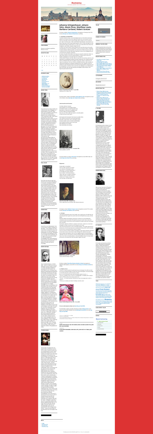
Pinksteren (106, 297)
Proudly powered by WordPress (69, 432)
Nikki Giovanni (104, 296)
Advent (97, 283)
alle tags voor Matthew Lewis (69, 210)
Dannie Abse (98, 287)
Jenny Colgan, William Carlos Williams (104, 68)
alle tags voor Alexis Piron (66, 157)
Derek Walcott (102, 287)
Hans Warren (44, 79)
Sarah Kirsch (98, 301)
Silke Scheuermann (103, 301)
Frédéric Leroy (45, 77)
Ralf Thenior (102, 299)
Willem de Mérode (103, 303)
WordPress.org (45, 426)
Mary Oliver (106, 295)
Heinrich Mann (107, 290)
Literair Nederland (46, 87)
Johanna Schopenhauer (73, 32)
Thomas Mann (45, 84)
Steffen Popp (98, 302)
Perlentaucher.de (45, 81)
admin (71, 315)
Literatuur (66, 316)
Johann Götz (77, 317)
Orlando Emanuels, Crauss (102, 61)
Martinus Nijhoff (101, 295)
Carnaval (97, 286)
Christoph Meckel (108, 286)
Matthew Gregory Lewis (73, 209)
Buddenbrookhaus (45, 76)
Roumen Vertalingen (46, 85)
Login (43, 423)
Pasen (108, 296)
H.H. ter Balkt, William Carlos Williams (104, 63)
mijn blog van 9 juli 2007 (81, 310)
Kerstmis (106, 294)
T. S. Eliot (101, 302)
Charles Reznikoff (102, 286)
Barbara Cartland (71, 317)
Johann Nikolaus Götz (80, 96)
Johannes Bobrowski (99, 292)
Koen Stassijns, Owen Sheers (102, 62)
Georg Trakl (44, 78)
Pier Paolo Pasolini (101, 297)
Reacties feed (44, 425)
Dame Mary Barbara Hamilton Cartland (75, 263)
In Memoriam (100, 291)
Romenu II (44, 82)
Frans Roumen (104, 289)
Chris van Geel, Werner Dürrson (103, 71)
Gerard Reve (98, 290)
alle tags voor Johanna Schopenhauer (70, 33)
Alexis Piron (74, 156)
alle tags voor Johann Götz (74, 97)
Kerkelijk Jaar (100, 294)
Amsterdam (101, 283)
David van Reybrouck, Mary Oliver (103, 72)
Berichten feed (45, 424)
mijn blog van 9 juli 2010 (80, 305)
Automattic (87, 432)
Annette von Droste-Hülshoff (103, 284)
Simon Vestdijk (109, 301)
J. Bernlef (104, 291)
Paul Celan (44, 80)
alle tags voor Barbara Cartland (84, 264)
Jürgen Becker (105, 292)
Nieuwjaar (100, 296)
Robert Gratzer (86, 308)
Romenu (76, 2)
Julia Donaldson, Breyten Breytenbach (104, 64)
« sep (42, 70)
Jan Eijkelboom (109, 291)
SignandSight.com (45, 83)
